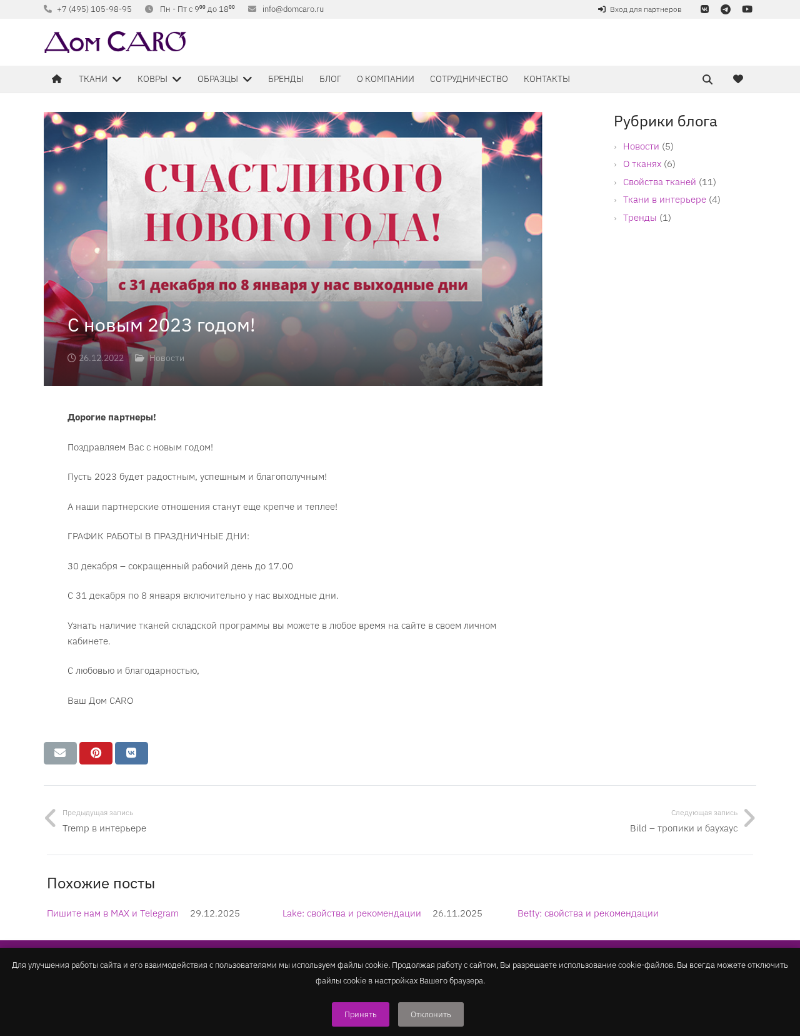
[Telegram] (725, 9)
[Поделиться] (131, 753)
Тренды (640, 217)
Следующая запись (704, 812)
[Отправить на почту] (60, 753)
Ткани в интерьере (664, 199)
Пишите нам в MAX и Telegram (113, 913)
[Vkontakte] (704, 9)
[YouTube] (747, 9)
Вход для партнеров (646, 9)
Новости (641, 146)
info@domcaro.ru (293, 9)
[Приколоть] (95, 753)
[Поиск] (707, 79)
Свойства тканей (659, 182)
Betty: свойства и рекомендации (588, 913)
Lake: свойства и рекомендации (351, 913)
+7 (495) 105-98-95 (94, 9)
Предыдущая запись (97, 812)
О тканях (642, 164)
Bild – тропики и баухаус (684, 828)
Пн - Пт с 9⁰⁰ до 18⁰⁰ (197, 9)
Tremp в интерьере (104, 828)
